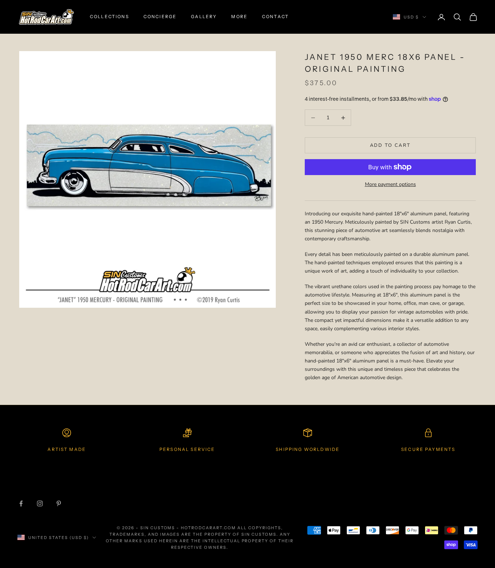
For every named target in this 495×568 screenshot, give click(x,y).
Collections (109, 16)
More (239, 16)
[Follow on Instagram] (39, 503)
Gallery (204, 16)
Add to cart (390, 145)
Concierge (159, 16)
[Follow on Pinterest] (58, 503)
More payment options (390, 184)
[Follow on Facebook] (21, 503)
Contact (275, 16)
